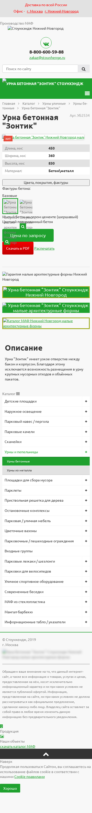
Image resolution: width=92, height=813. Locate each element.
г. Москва (35, 11)
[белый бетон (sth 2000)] (23, 226)
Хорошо (10, 788)
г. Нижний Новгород (61, 11)
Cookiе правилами (29, 776)
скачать (17, 746)
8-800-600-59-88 (46, 52)
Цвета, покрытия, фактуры (46, 182)
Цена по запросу (28, 235)
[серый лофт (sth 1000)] (7, 241)
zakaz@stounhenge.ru (47, 57)
